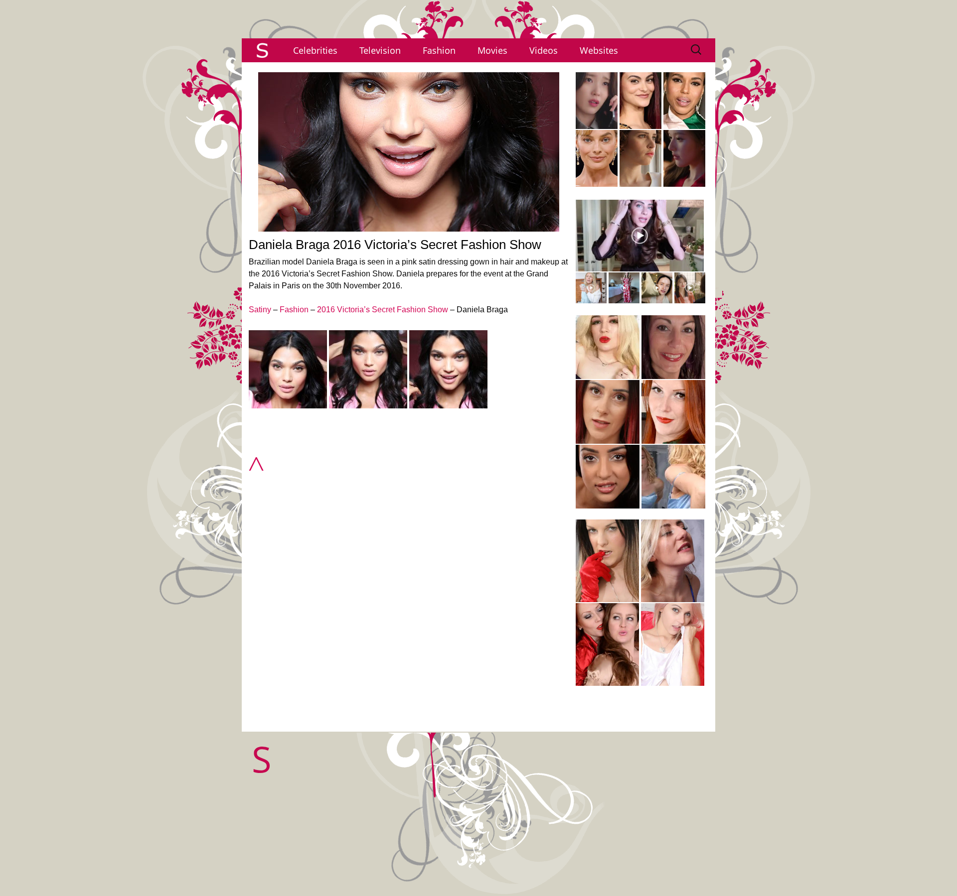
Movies (492, 50)
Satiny (260, 309)
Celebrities (315, 50)
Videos (543, 50)
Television (380, 50)
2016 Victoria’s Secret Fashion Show (382, 309)
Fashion (439, 50)
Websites (599, 50)
